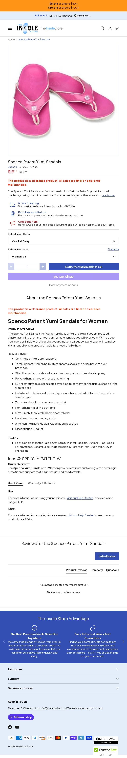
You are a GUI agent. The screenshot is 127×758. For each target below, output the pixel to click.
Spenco (12, 166)
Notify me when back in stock (83, 266)
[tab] (15, 483)
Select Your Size (18, 249)
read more (108, 195)
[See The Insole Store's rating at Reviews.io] (106, 740)
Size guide (113, 249)
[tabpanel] (63, 505)
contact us (59, 708)
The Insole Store (24, 746)
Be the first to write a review (63, 592)
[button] (117, 28)
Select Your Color (19, 233)
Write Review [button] (107, 556)
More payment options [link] (63, 285)
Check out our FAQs (36, 708)
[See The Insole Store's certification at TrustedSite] (106, 751)
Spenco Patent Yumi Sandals (34, 39)
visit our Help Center (80, 498)
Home (11, 39)
